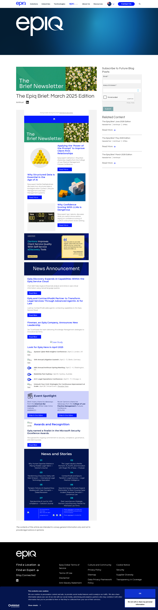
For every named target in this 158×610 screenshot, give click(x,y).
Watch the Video (36, 415)
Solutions (34, 4)
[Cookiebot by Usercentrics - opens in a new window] (14, 605)
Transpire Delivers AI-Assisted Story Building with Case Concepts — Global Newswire (41, 490)
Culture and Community (99, 565)
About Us (86, 4)
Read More (63, 169)
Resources (98, 4)
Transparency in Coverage (129, 579)
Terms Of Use (65, 573)
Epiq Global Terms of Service (69, 566)
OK (140, 593)
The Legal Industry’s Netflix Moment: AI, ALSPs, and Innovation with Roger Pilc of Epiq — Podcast (71, 466)
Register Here (63, 386)
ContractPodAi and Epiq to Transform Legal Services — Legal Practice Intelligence (71, 478)
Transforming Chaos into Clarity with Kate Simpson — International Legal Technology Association (41, 478)
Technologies (59, 4)
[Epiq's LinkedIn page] (17, 580)
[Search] (139, 3)
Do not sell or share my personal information (140, 603)
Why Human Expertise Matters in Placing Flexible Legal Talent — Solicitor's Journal (41, 466)
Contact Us (126, 4)
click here (70, 509)
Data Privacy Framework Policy (100, 581)
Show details (33, 605)
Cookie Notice (123, 565)
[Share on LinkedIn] (27, 102)
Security (120, 570)
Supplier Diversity (124, 575)
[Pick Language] (110, 4)
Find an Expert (26, 570)
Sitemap (92, 575)
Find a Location (26, 564)
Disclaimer (64, 578)
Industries (46, 4)
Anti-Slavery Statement (70, 583)
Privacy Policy (94, 570)
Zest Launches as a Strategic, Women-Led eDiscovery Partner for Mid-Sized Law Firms (71, 503)
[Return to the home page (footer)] (21, 4)
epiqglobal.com (44, 515)
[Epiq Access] (74, 4)
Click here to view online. (66, 112)
